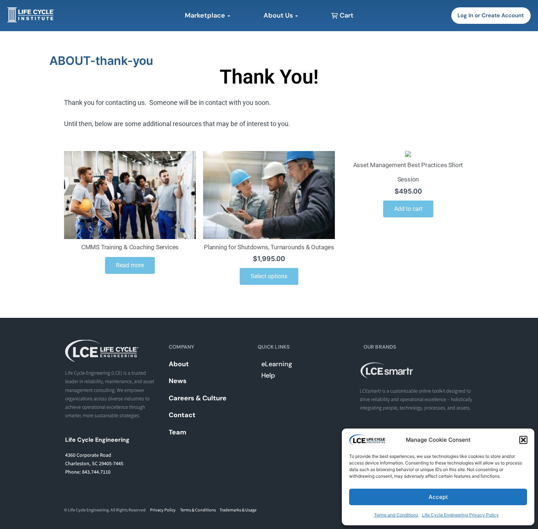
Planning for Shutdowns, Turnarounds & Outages (269, 247)
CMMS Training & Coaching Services (130, 247)
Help (268, 375)
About (179, 364)
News (178, 380)
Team (177, 432)
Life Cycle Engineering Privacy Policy (460, 515)
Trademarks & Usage (238, 510)
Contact (182, 415)
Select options (269, 276)
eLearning (276, 364)
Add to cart (408, 208)
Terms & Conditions (198, 510)
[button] (523, 440)
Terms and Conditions (396, 515)
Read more (130, 265)
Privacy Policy (162, 510)
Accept (438, 496)
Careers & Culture (198, 398)
